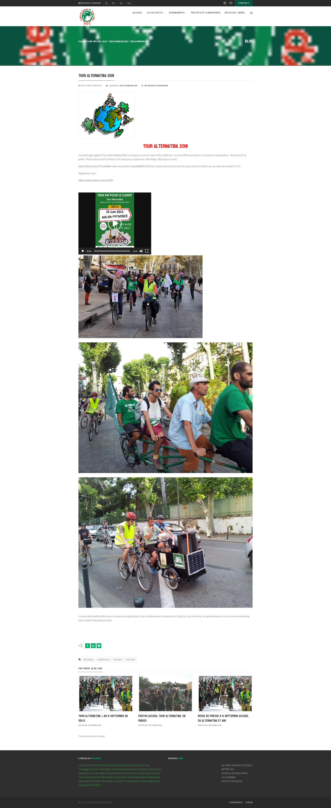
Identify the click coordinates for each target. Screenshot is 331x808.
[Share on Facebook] (87, 645)
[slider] (112, 251)
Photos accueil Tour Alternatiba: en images (161, 718)
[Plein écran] (146, 251)
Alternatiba (88, 659)
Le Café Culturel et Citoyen (237, 765)
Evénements (235, 802)
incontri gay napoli (89, 155)
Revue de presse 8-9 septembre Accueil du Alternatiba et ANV (223, 718)
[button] (115, 223)
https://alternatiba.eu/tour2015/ (95, 180)
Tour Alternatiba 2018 (128, 85)
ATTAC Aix (228, 769)
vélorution (130, 659)
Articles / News (234, 13)
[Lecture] (83, 251)
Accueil (137, 13)
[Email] (99, 645)
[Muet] (141, 251)
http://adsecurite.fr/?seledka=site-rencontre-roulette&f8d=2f (113, 166)
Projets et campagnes (205, 13)
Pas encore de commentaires (156, 85)
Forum (249, 802)
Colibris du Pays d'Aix (234, 773)
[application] (114, 223)
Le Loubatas (229, 777)
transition (117, 659)
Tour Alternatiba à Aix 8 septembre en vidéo (103, 718)
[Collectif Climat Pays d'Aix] (87, 17)
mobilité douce (103, 659)
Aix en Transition (232, 781)
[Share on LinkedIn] (93, 645)
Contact (243, 3)
